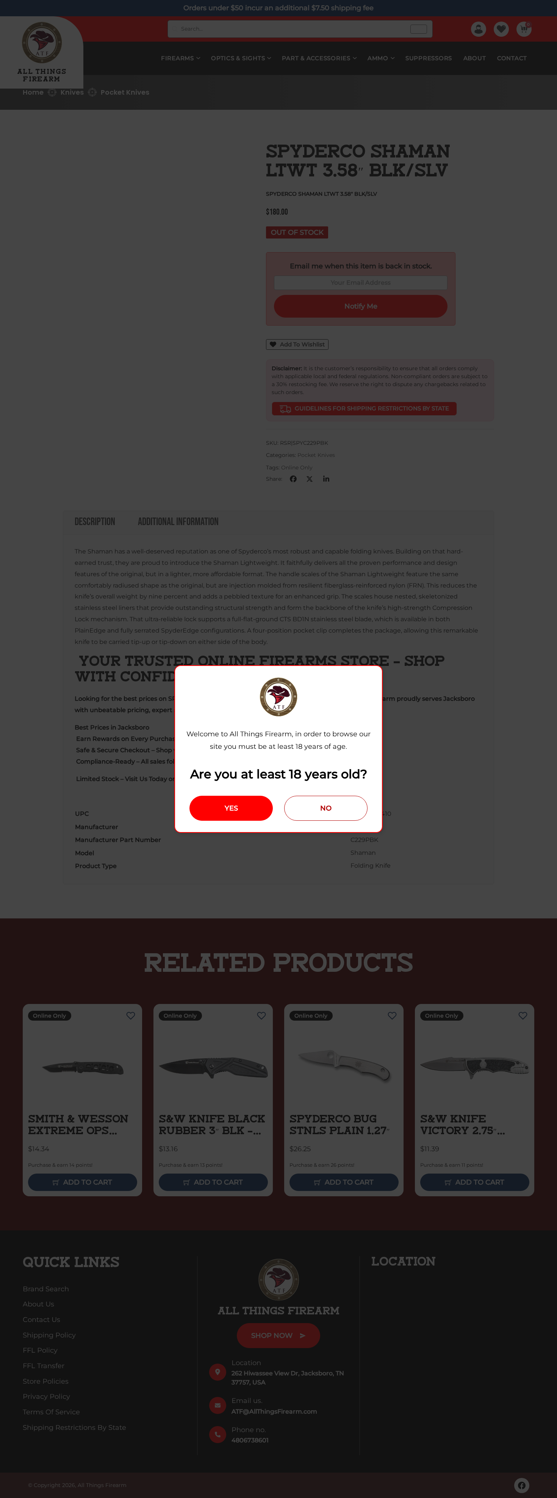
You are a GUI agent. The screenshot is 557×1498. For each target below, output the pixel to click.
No (326, 808)
